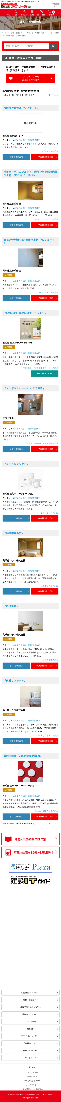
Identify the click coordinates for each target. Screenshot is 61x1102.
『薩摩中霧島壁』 (14, 533)
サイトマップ (30, 1058)
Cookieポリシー (30, 1043)
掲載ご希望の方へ (30, 1050)
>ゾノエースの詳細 (49, 151)
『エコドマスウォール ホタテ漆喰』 (24, 388)
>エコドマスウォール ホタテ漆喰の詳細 (40, 443)
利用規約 (30, 1029)
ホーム (3, 33)
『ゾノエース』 (21, 108)
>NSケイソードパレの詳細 (46, 219)
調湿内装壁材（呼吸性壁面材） (28, 140)
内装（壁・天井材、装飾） (36, 33)
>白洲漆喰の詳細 (50, 660)
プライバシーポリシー (30, 1036)
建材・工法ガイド (30, 1000)
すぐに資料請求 (16, 157)
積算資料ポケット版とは (30, 993)
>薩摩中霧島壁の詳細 (48, 586)
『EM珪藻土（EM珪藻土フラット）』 (25, 313)
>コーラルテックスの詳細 (46, 513)
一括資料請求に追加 (44, 157)
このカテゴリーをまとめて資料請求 (30, 78)
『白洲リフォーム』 (15, 680)
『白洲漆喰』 (11, 606)
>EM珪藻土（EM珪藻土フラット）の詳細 (40, 368)
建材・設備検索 (16, 33)
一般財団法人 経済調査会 (32, 1089)
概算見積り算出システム (30, 1007)
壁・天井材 (55, 33)
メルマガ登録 (30, 1021)
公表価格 (8, 275)
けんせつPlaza (32, 1072)
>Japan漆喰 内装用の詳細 (46, 811)
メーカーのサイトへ (44, 373)
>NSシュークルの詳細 (48, 292)
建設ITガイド (32, 1076)
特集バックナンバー (30, 1014)
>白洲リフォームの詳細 (47, 735)
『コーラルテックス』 (16, 463)
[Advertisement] (30, 921)
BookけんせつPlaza (32, 1081)
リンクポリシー (32, 1085)
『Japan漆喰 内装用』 (23, 755)
